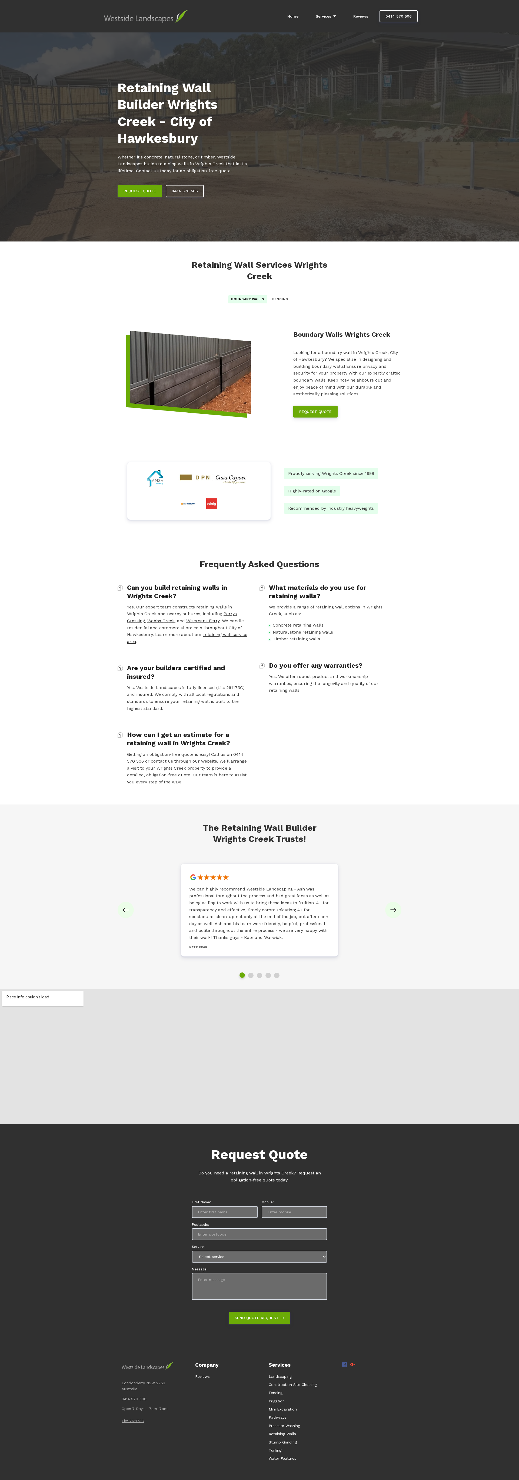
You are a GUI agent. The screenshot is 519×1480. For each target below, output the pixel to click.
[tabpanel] (259, 910)
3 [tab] (259, 975)
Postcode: (200, 1225)
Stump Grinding (283, 1442)
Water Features (282, 1458)
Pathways (277, 1417)
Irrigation (277, 1401)
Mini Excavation (283, 1409)
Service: (198, 1247)
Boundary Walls (247, 299)
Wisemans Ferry (202, 620)
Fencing (280, 299)
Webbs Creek (161, 620)
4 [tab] (268, 975)
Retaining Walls (282, 1434)
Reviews (202, 1376)
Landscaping (280, 1376)
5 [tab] (277, 975)
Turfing (275, 1450)
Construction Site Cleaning (293, 1384)
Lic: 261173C (133, 1421)
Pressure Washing (284, 1425)
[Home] (147, 16)
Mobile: (268, 1202)
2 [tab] (251, 975)
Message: (200, 1269)
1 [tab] (242, 975)
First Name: (201, 1202)
